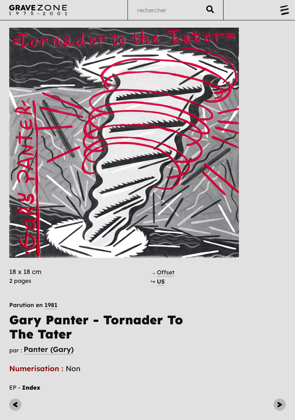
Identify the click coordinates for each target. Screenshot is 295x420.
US (161, 281)
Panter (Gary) (49, 349)
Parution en (33, 305)
